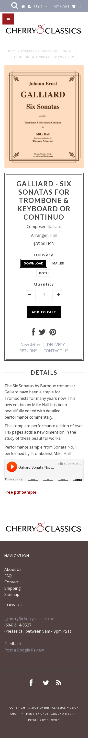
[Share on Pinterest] (52, 333)
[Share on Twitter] (42, 333)
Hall (53, 235)
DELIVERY (56, 344)
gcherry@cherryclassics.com (29, 618)
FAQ (8, 575)
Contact (11, 582)
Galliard (54, 226)
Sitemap (11, 594)
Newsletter (31, 344)
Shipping (12, 588)
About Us (13, 569)
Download (34, 263)
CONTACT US (56, 350)
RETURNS (28, 350)
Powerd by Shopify (44, 720)
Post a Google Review (24, 650)
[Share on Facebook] (33, 333)
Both (44, 273)
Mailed (58, 263)
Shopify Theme (22, 713)
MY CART (67, 6)
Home (12, 51)
